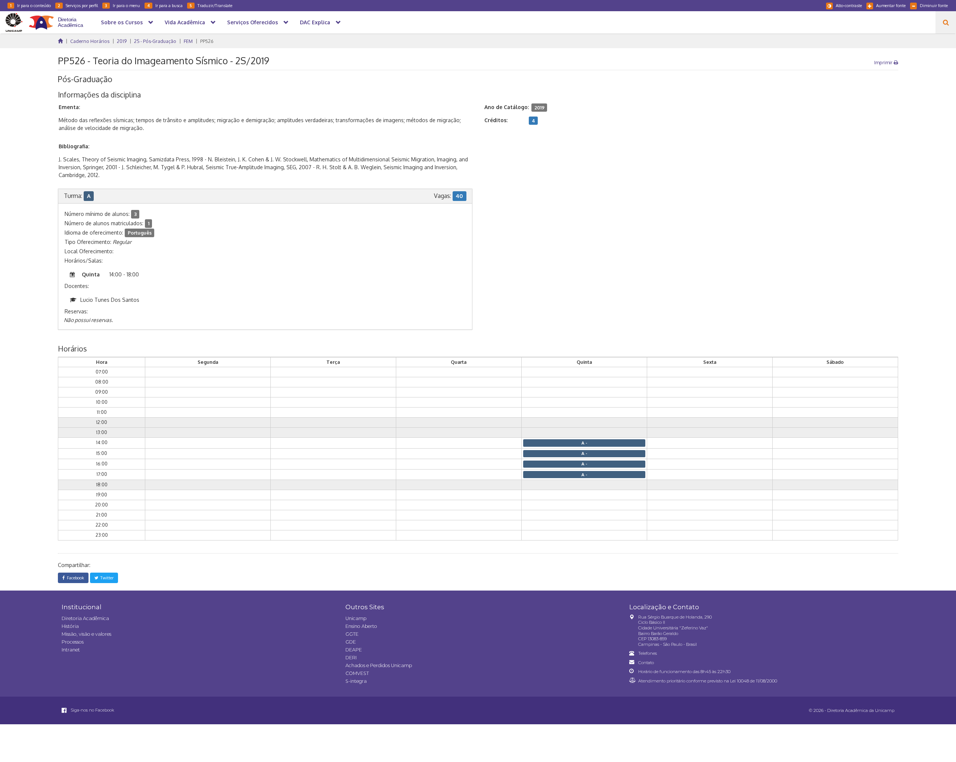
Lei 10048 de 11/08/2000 (753, 681)
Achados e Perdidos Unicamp (378, 665)
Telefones (647, 653)
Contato (646, 662)
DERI (351, 657)
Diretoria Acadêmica (85, 618)
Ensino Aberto (361, 626)
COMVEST (357, 673)
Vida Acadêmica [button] (185, 22)
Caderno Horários (89, 41)
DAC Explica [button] (315, 22)
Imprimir (884, 62)
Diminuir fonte (934, 5)
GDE (350, 642)
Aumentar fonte (891, 5)
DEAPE (353, 650)
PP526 (207, 41)
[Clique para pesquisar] (945, 22)
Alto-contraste (849, 5)
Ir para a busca (165, 5)
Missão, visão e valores (86, 634)
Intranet (71, 650)
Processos (73, 642)
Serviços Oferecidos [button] (252, 22)
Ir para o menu (122, 5)
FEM (188, 41)
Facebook (74, 577)
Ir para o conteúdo (30, 5)
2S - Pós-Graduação (155, 41)
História (70, 626)
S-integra (356, 681)
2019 (122, 41)
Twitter (106, 577)
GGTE (351, 634)
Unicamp (355, 618)
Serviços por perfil (78, 5)
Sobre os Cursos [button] (122, 22)
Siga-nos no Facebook (91, 710)
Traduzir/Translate (211, 5)
